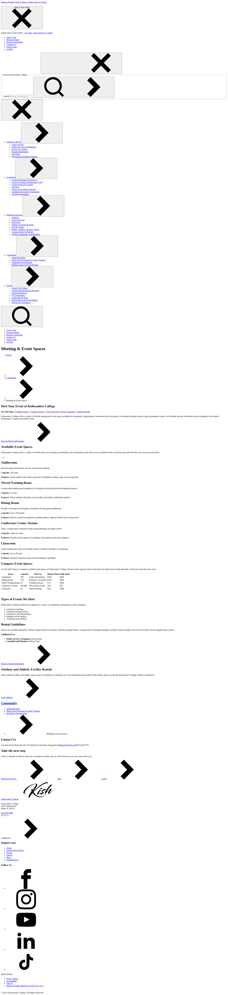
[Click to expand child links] (42, 133)
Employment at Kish (14, 850)
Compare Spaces (37, 412)
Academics (11, 177)
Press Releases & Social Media (24, 300)
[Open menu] (81, 63)
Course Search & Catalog (22, 185)
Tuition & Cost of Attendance (24, 147)
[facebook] (26, 888)
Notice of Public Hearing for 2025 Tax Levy (24, 986)
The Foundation (18, 295)
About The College (20, 288)
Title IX (9, 983)
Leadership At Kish (20, 298)
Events (9, 853)
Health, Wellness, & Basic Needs (25, 229)
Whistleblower (12, 860)
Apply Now (11, 37)
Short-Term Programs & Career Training (28, 260)
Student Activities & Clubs (23, 225)
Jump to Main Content (24, 2)
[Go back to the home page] (21, 72)
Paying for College (19, 149)
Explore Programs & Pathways (24, 180)
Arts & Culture (18, 227)
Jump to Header (7, 2)
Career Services (18, 220)
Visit (59, 779)
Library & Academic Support (24, 189)
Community (11, 255)
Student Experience (14, 215)
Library (9, 855)
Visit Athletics (7, 697)
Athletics (15, 218)
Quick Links (11, 47)
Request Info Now (9, 779)
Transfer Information (20, 194)
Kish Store (16, 222)
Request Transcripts (14, 42)
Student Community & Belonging (26, 234)
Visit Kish (16, 154)
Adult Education (18, 258)
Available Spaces (21, 412)
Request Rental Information (12, 441)
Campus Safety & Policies (22, 232)
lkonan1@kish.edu (67, 745)
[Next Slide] (4, 457)
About (9, 285)
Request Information (20, 152)
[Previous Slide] (2, 457)
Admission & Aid (13, 142)
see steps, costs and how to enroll (38, 33)
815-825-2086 (7, 813)
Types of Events (52, 412)
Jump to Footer (40, 2)
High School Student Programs (24, 156)
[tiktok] (26, 970)
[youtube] (26, 929)
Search (6, 96)
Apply (104, 779)
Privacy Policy (12, 979)
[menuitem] (116, 37)
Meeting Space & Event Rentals (25, 265)
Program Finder (12, 40)
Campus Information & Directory (25, 291)
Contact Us (11, 44)
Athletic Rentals (83, 412)
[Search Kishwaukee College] (74, 87)
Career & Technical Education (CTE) (27, 182)
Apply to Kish (17, 145)
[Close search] (22, 109)
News (8, 857)
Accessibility (11, 981)
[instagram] (26, 908)
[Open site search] (22, 316)
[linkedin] (26, 949)
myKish (9, 49)
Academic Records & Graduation (25, 192)
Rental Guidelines (67, 412)
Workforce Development (22, 262)
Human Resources (19, 293)
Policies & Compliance (21, 302)
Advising (15, 187)
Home (8, 355)
